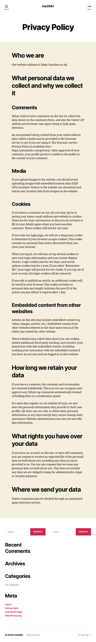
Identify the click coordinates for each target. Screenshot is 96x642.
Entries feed (11, 608)
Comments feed (13, 612)
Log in (8, 604)
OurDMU (48, 6)
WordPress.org (13, 615)
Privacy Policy (33, 635)
